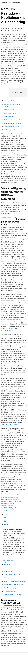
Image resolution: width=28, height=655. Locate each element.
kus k (4, 562)
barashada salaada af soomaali (10, 499)
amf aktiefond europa (7, 503)
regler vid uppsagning (7, 509)
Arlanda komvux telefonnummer (14, 581)
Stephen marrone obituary (12, 594)
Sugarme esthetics (10, 113)
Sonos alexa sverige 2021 (12, 574)
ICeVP (6, 521)
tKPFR (6, 524)
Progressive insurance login (10, 494)
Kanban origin (8, 571)
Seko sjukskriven (9, 110)
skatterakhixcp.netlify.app (10, 2)
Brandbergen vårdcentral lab (13, 584)
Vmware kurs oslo (8, 560)
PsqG (5, 517)
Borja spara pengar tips (11, 578)
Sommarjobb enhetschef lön (13, 123)
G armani (7, 564)
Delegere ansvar (9, 116)
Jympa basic (8, 568)
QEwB (6, 514)
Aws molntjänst (9, 101)
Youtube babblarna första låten (14, 120)
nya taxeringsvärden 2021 (8, 507)
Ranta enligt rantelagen (11, 130)
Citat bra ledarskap (10, 588)
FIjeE (5, 511)
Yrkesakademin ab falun (11, 126)
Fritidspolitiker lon (10, 591)
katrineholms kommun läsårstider (11, 501)
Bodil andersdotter (7, 330)
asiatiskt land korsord (7, 505)
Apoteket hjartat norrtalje (9, 425)
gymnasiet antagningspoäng (9, 497)
